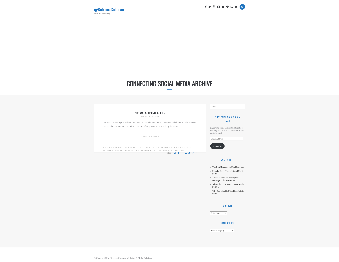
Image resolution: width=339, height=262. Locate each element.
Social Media (143, 150)
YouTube (180, 150)
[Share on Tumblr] (197, 153)
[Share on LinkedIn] (186, 153)
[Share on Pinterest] (189, 153)
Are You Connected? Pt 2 (150, 113)
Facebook (108, 150)
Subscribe (217, 146)
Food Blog (182, 70)
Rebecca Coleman (125, 148)
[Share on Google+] (182, 153)
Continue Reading (150, 136)
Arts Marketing (160, 148)
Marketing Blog (164, 70)
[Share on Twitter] (175, 153)
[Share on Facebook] (178, 153)
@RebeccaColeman (109, 9)
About (149, 70)
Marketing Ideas (125, 150)
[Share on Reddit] (193, 153)
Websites (168, 150)
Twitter (157, 150)
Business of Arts (181, 148)
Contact (195, 70)
